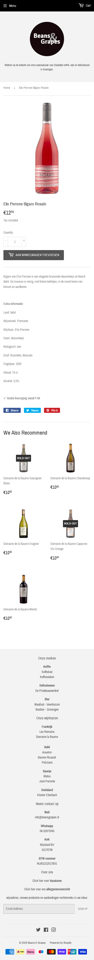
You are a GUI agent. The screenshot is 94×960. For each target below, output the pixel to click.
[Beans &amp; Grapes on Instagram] (53, 930)
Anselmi (47, 752)
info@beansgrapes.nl (47, 817)
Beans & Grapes (37, 942)
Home (6, 87)
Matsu (47, 776)
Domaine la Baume (47, 737)
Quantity (8, 232)
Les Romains (47, 732)
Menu (12, 6)
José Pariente (47, 781)
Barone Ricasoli (47, 757)
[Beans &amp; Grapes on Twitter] (38, 930)
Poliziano (47, 762)
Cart (88, 5)
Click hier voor (47, 881)
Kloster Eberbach (47, 795)
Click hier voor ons (47, 889)
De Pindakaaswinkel (47, 690)
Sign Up (83, 908)
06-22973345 (47, 831)
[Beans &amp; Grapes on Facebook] (46, 930)
